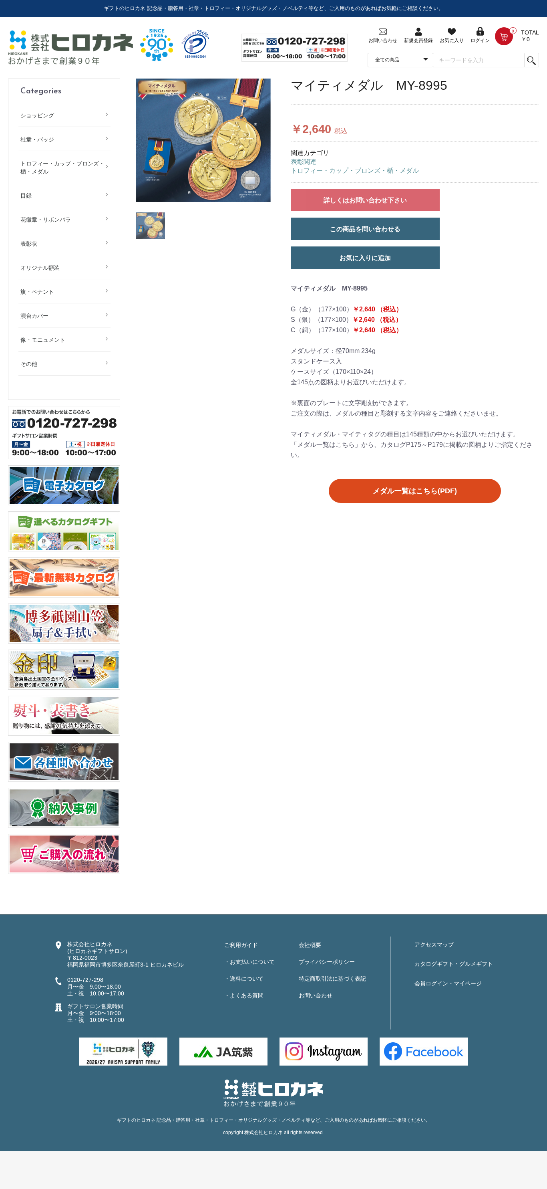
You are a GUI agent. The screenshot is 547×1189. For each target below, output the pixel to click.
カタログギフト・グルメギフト (453, 964)
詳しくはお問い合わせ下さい (365, 200)
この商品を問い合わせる (365, 229)
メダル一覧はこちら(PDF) (415, 491)
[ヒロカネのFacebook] (424, 1051)
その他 (28, 364)
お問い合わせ (315, 995)
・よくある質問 (243, 995)
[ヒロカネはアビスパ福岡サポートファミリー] (123, 1051)
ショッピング (37, 115)
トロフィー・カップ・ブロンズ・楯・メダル (62, 167)
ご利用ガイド (241, 945)
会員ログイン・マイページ (448, 983)
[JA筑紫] (223, 1051)
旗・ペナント (37, 292)
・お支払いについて (249, 962)
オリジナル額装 (40, 267)
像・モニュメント (42, 340)
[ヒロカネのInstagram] (324, 1051)
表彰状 (28, 243)
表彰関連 (303, 161)
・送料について (243, 978)
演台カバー (34, 316)
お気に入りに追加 (365, 257)
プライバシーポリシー (327, 962)
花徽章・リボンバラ (45, 219)
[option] (203, 140)
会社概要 (310, 945)
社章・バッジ (37, 139)
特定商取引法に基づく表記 (332, 978)
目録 (26, 195)
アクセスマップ (434, 944)
